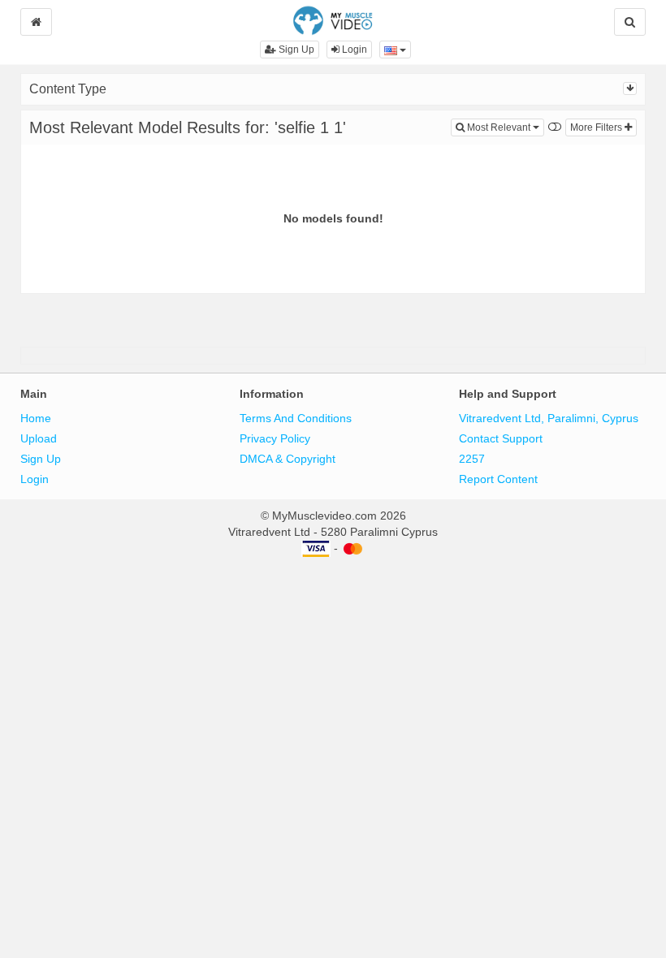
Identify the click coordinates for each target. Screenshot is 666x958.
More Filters (597, 127)
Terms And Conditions (296, 418)
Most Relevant (504, 127)
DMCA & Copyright (287, 458)
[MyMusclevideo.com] (332, 19)
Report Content (498, 479)
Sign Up (295, 49)
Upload (38, 438)
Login (353, 49)
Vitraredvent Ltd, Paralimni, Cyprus (548, 418)
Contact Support (501, 438)
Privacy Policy (275, 438)
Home (35, 418)
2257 (472, 458)
